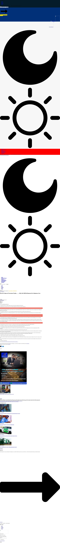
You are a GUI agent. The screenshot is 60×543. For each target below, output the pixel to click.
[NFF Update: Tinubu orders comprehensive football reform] (5, 422)
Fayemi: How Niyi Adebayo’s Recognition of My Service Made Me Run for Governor (10, 413)
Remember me (2, 539)
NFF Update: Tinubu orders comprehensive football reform (7, 424)
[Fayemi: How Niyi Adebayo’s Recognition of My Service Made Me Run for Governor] (5, 411)
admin (1, 299)
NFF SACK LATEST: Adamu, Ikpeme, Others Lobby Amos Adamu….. (10, 341)
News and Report (2, 291)
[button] (0, 6)
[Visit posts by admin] (2, 298)
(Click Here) (27, 343)
